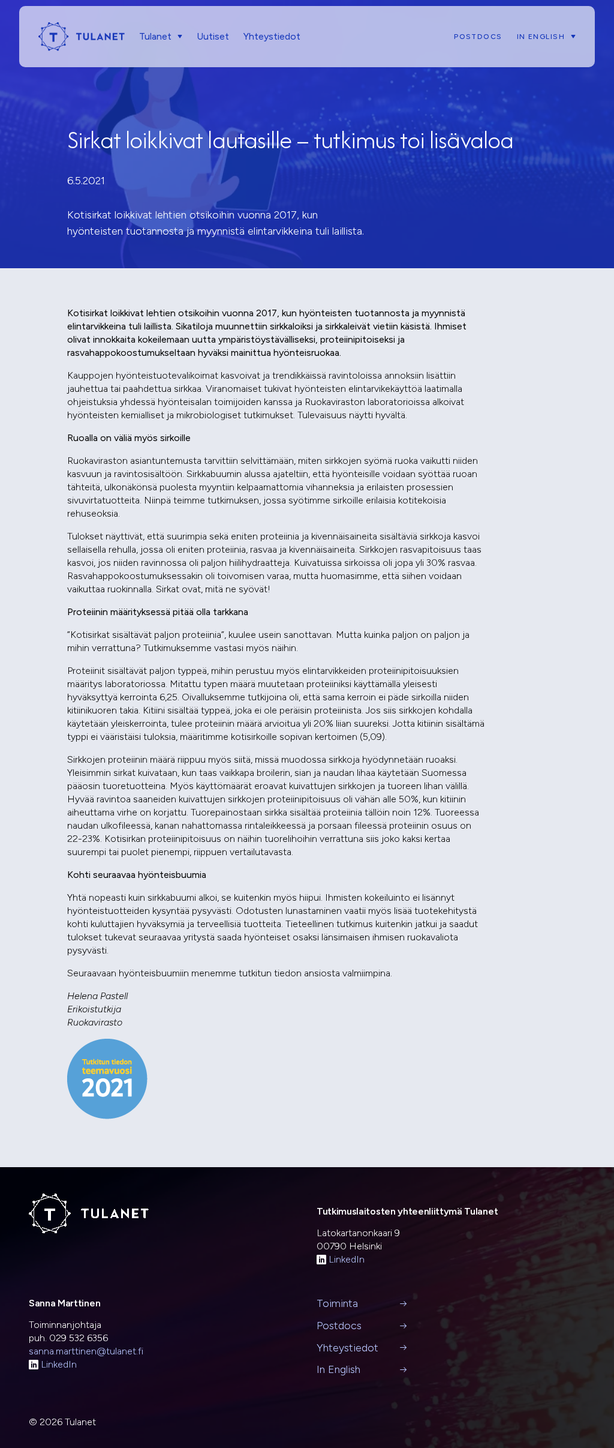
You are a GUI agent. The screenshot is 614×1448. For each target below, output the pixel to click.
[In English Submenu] (570, 37)
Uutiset (213, 36)
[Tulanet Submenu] (176, 36)
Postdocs (478, 36)
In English (541, 36)
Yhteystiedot (271, 36)
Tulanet (155, 36)
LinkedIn (347, 1259)
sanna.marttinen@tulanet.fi (86, 1351)
